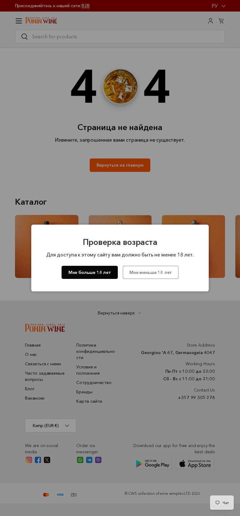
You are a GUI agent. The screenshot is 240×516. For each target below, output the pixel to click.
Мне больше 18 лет (89, 272)
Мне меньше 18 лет (150, 272)
